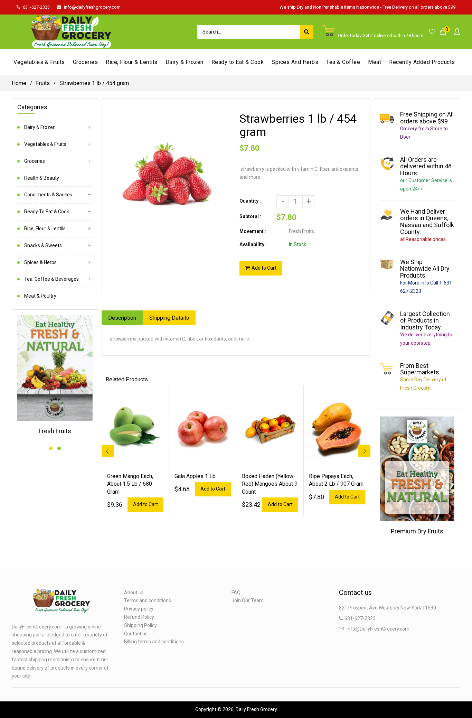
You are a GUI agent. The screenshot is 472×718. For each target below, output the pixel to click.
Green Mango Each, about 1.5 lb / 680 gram (130, 484)
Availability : (253, 244)
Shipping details (169, 318)
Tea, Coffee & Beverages (51, 279)
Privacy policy (138, 609)
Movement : (252, 231)
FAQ (236, 592)
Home (19, 83)
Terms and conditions (147, 600)
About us (134, 592)
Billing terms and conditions (154, 641)
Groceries (34, 161)
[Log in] (457, 32)
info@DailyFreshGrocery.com (378, 629)
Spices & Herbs (40, 262)
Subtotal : (250, 216)
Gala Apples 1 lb (195, 476)
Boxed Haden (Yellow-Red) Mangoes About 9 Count (270, 484)
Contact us (136, 633)
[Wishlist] (432, 32)
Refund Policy (139, 617)
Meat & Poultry (40, 296)
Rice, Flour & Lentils (45, 228)
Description (122, 318)
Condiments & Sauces (48, 194)
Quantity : (250, 201)
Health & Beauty (41, 178)
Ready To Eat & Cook (46, 211)
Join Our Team (248, 600)
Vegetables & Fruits (45, 144)
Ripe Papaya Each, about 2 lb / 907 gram (336, 480)
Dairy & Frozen (40, 127)
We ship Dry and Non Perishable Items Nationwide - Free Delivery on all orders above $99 (367, 7)
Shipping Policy (140, 625)
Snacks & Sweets (43, 245)
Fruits (43, 83)
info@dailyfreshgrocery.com (92, 7)
